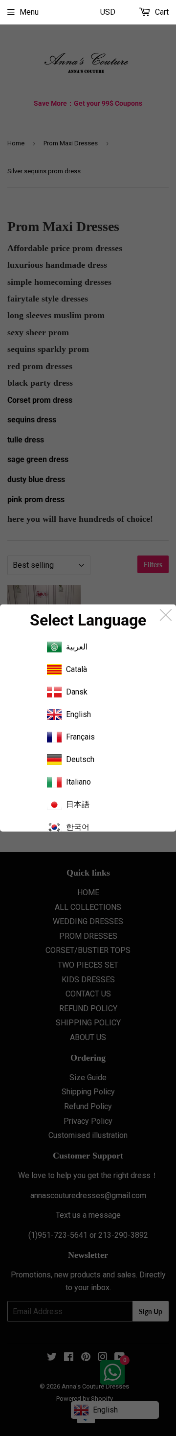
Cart (161, 12)
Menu (29, 12)
